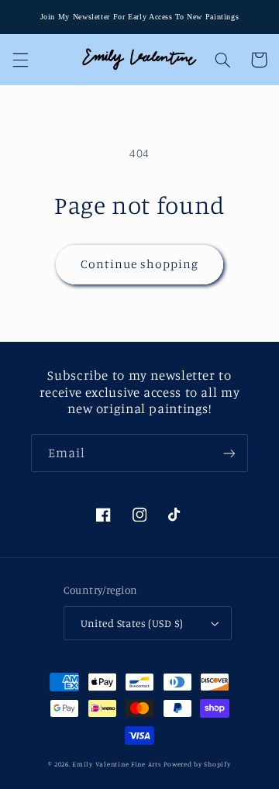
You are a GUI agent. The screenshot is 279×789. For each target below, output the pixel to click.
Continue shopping (140, 264)
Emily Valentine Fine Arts (116, 764)
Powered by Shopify (197, 764)
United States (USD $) (132, 623)
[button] (20, 60)
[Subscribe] (229, 453)
